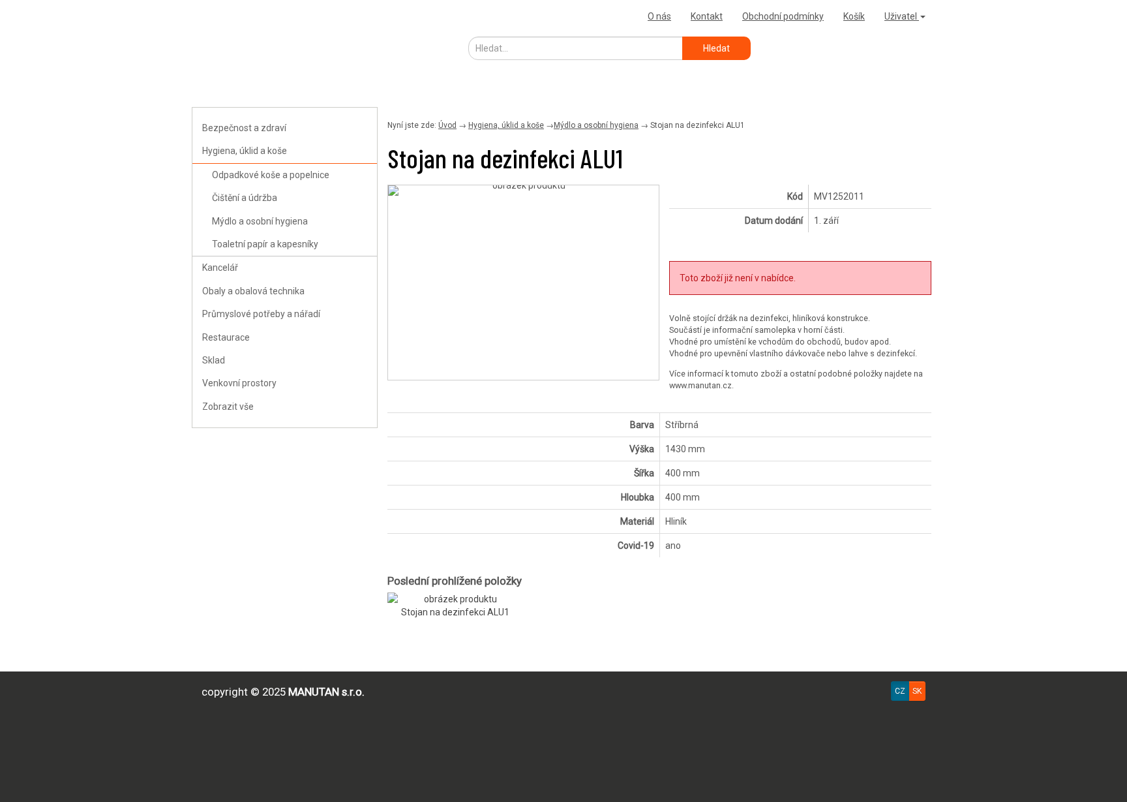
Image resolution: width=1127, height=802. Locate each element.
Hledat (716, 48)
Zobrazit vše (228, 406)
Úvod (447, 125)
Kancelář (220, 267)
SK (917, 691)
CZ (900, 691)
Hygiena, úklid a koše (244, 151)
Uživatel (901, 16)
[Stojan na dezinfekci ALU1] (523, 190)
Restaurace (226, 337)
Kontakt (707, 16)
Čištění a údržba (244, 198)
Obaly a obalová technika (253, 291)
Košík (854, 16)
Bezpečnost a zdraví (244, 128)
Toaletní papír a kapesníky (265, 244)
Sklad (213, 360)
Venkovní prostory (239, 383)
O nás (659, 16)
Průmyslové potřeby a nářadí (261, 314)
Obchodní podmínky (783, 16)
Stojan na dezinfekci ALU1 (455, 612)
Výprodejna (221, 16)
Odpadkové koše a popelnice (270, 175)
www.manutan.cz (700, 385)
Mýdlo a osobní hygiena (260, 221)
